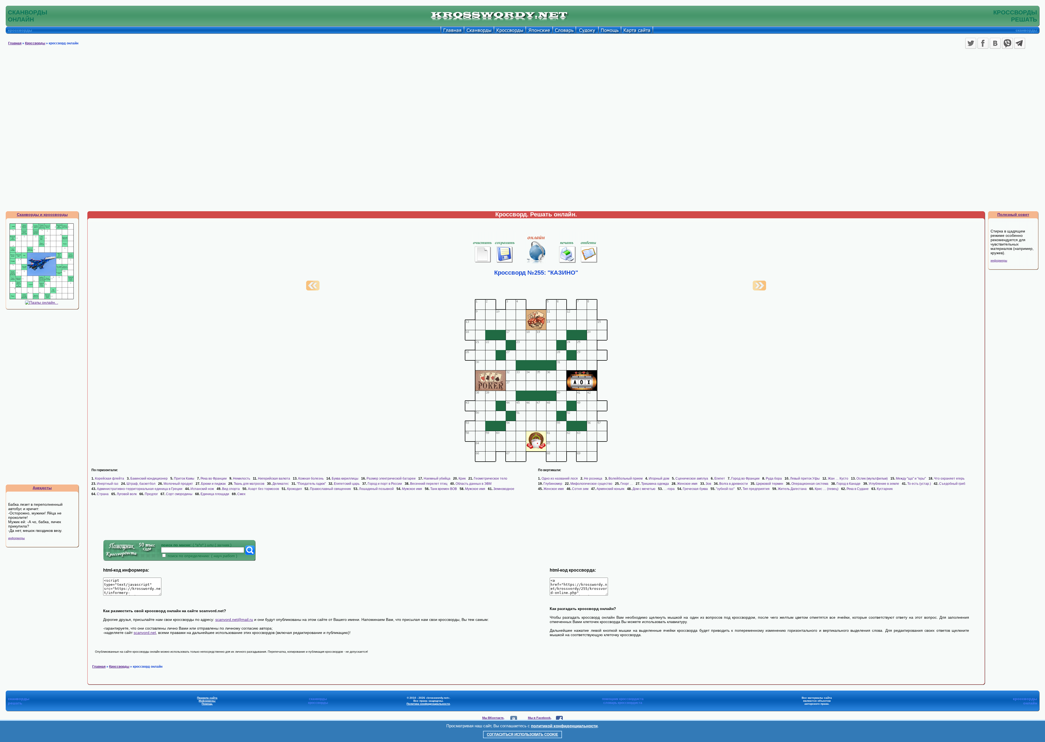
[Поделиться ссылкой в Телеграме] (1019, 43)
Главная (14, 43)
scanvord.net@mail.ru (234, 619)
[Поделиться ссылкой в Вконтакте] (995, 43)
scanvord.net (145, 632)
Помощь (207, 703)
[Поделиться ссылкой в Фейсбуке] (983, 43)
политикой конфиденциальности (564, 725)
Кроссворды (35, 43)
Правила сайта (207, 697)
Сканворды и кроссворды (42, 214)
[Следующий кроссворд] (759, 289)
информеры (16, 538)
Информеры (207, 700)
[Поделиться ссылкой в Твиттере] (970, 43)
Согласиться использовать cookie (522, 734)
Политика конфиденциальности (428, 703)
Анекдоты (42, 488)
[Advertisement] (522, 91)
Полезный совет (1013, 214)
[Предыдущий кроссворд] (312, 289)
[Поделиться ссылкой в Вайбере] (1007, 43)
